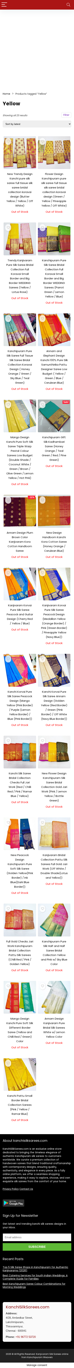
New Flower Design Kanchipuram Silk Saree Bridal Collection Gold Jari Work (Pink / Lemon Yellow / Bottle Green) (54, 786)
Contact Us (26, 1189)
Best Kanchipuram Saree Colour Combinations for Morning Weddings (34, 1285)
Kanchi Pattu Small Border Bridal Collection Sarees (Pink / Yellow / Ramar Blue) (19, 1105)
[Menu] (4, 5)
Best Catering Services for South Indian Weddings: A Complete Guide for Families (35, 1277)
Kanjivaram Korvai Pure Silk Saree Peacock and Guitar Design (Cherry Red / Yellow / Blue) (20, 614)
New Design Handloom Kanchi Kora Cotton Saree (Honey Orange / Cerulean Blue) (54, 542)
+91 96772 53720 (25, 1336)
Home (6, 94)
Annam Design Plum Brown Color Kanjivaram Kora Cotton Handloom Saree (20, 542)
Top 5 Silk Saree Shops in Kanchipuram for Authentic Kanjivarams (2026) (35, 1268)
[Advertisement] (37, 48)
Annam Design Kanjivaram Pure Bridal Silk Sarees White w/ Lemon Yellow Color (54, 1028)
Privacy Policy (11, 1189)
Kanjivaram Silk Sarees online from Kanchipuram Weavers (45, 1355)
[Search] (68, 5)
